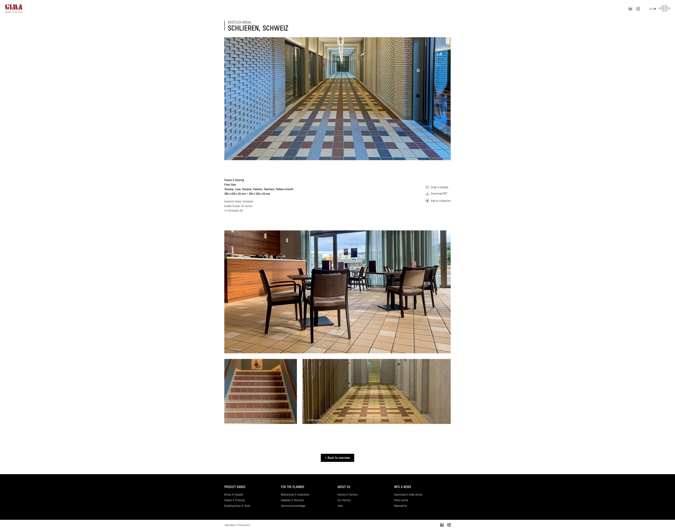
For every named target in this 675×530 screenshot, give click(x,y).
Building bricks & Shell (237, 505)
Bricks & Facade (233, 494)
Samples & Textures (292, 500)
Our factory (344, 500)
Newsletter (400, 505)
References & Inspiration (295, 494)
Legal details (230, 525)
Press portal (401, 500)
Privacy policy (244, 525)
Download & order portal (408, 494)
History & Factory (348, 494)
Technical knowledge (293, 505)
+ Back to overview (337, 458)
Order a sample (439, 187)
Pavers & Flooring (234, 500)
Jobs (340, 505)
